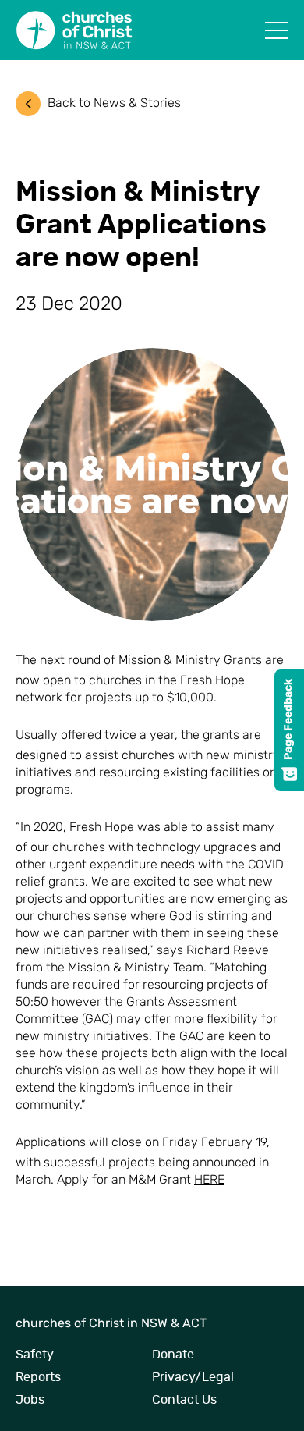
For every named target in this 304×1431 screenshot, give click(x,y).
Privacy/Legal (193, 1377)
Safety (35, 1354)
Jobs (30, 1400)
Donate (173, 1354)
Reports (38, 1377)
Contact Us (184, 1400)
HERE (209, 1180)
